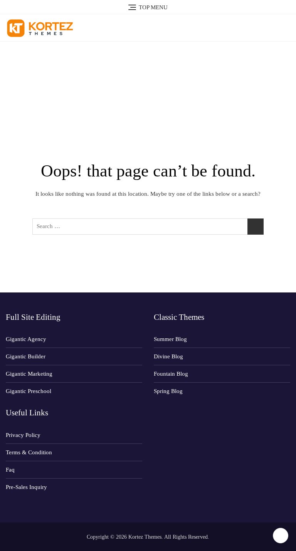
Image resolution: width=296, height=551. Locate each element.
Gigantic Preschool (28, 391)
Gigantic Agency (26, 339)
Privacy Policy (23, 435)
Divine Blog (168, 356)
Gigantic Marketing (29, 374)
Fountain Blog (171, 374)
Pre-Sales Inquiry (26, 487)
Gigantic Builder (25, 356)
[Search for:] (148, 226)
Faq (10, 470)
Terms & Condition (29, 452)
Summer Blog (170, 339)
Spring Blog (168, 391)
